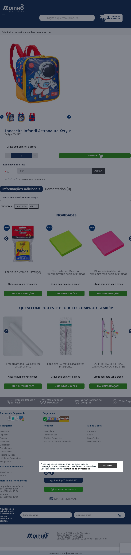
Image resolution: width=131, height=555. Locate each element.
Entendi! (107, 465)
